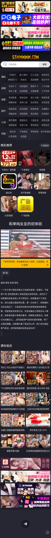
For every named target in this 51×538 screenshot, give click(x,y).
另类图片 (45, 113)
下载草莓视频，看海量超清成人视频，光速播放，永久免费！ (25, 263)
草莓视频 (35, 131)
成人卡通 (35, 97)
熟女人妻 (13, 91)
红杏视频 (13, 136)
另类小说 (23, 125)
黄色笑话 (35, 125)
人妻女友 (35, 120)
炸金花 (23, 79)
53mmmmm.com (25, 57)
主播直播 (35, 91)
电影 (3, 99)
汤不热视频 (45, 131)
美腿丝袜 (13, 113)
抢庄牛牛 (45, 79)
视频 (3, 88)
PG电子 (12, 74)
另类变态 (45, 102)
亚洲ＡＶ (13, 86)
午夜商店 (23, 131)
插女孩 (13, 131)
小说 (3, 122)
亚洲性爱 (13, 97)
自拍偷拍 (23, 86)
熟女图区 (35, 113)
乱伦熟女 (35, 102)
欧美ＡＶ (35, 86)
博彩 (3, 76)
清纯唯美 (23, 113)
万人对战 (35, 74)
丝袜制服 (23, 91)
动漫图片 (45, 108)
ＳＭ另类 (45, 91)
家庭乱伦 (23, 120)
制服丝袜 (13, 102)
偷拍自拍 (23, 97)
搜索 (45, 64)
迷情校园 (13, 125)
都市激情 (13, 120)
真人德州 (23, 74)
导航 (3, 133)
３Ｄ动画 (45, 86)
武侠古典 (45, 120)
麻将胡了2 (12, 79)
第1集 (5, 272)
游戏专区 (45, 74)
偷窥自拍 (13, 108)
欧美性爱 (45, 97)
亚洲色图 (23, 108)
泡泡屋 (23, 136)
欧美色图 (35, 108)
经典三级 (23, 102)
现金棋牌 (35, 79)
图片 (3, 110)
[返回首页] (47, 532)
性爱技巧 (45, 125)
